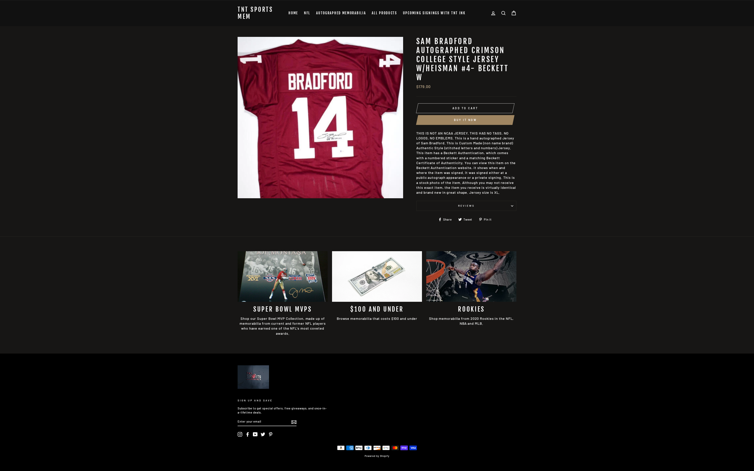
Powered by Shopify (377, 455)
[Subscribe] (293, 421)
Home (293, 13)
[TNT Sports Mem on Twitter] (263, 434)
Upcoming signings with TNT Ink (434, 13)
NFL (307, 13)
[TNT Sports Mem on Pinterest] (270, 434)
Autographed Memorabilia (341, 13)
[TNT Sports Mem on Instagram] (240, 434)
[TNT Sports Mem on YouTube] (255, 434)
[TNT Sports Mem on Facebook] (247, 434)
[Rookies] (471, 276)
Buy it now (465, 120)
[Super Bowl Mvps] (283, 276)
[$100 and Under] (377, 276)
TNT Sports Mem (255, 13)
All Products (384, 13)
